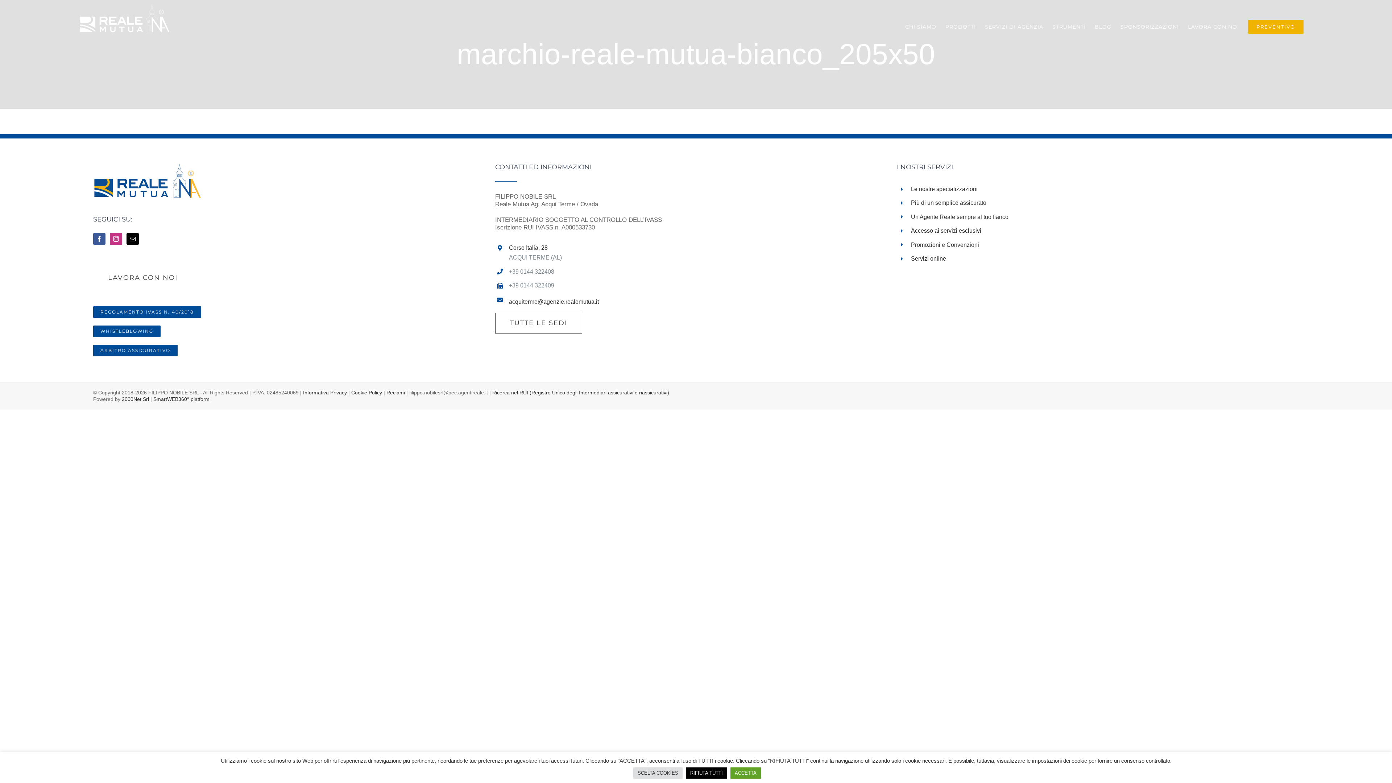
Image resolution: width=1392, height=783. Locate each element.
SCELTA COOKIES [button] (658, 773)
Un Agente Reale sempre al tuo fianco (959, 217)
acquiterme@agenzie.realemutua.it (554, 302)
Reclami (395, 392)
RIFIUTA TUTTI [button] (706, 773)
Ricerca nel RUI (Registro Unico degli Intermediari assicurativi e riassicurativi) (580, 392)
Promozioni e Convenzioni (945, 245)
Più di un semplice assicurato (948, 203)
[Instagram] (116, 239)
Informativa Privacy (325, 392)
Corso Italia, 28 (528, 248)
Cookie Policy (366, 392)
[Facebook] (99, 239)
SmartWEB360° (181, 399)
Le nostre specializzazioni (944, 189)
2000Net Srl (135, 399)
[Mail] (133, 239)
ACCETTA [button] (746, 773)
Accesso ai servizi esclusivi (946, 231)
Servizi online (928, 259)
